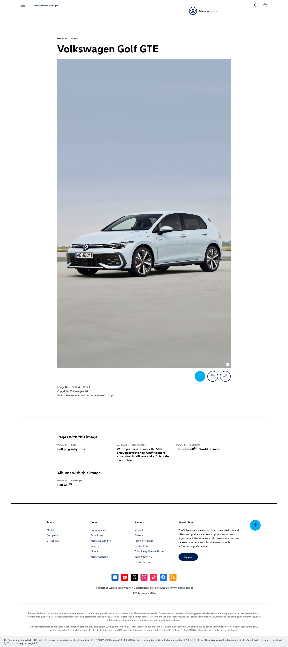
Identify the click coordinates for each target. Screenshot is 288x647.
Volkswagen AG (143, 556)
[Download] (200, 376)
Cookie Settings (143, 562)
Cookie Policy (142, 546)
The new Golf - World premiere (198, 449)
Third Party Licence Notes (149, 551)
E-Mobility (53, 540)
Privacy (138, 535)
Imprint (138, 530)
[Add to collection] (212, 376)
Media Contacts (99, 556)
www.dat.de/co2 (229, 629)
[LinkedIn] (115, 577)
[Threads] (134, 577)
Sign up (188, 556)
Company (52, 535)
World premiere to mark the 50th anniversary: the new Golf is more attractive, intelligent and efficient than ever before (144, 454)
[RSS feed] (173, 577)
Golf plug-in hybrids (71, 449)
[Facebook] (163, 577)
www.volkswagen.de (181, 587)
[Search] (256, 5)
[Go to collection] (265, 5)
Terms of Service (144, 540)
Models (51, 530)
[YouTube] (124, 577)
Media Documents (101, 540)
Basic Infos (97, 535)
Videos (94, 551)
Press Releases (99, 530)
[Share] (225, 376)
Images (95, 546)
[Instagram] (144, 577)
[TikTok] (153, 577)
